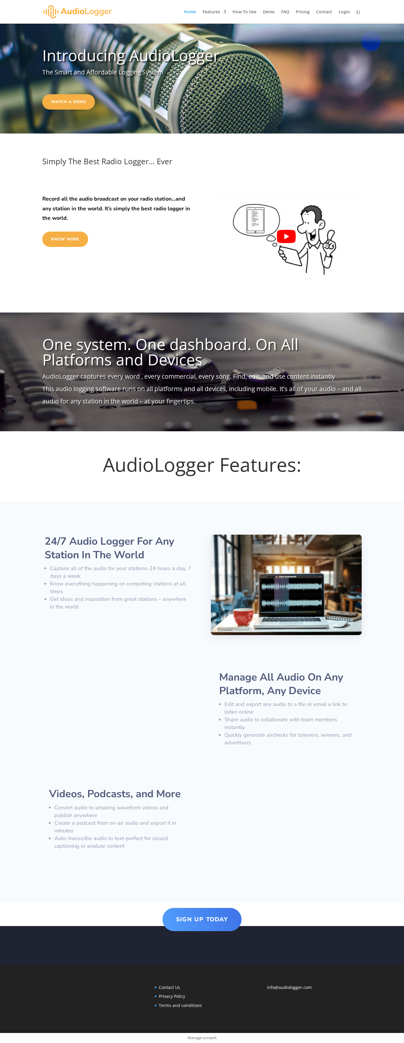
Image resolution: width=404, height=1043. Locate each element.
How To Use (244, 12)
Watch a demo (68, 102)
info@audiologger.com (289, 987)
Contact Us (169, 987)
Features (211, 12)
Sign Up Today (202, 919)
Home (190, 12)
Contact (324, 12)
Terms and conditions (180, 1005)
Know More (65, 239)
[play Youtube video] (286, 236)
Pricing (303, 12)
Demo (269, 12)
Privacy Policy (172, 996)
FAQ (285, 12)
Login (344, 12)
